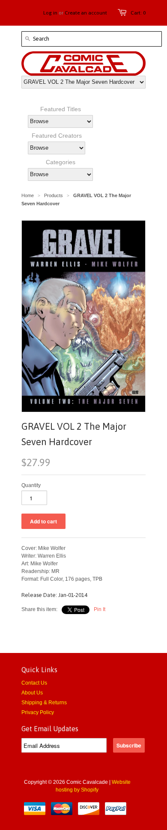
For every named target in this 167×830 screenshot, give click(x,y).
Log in (50, 13)
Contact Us (34, 683)
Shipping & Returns (44, 703)
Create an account (86, 13)
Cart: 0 (138, 13)
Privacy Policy (37, 712)
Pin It (99, 609)
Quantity (31, 485)
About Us (32, 693)
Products (53, 195)
